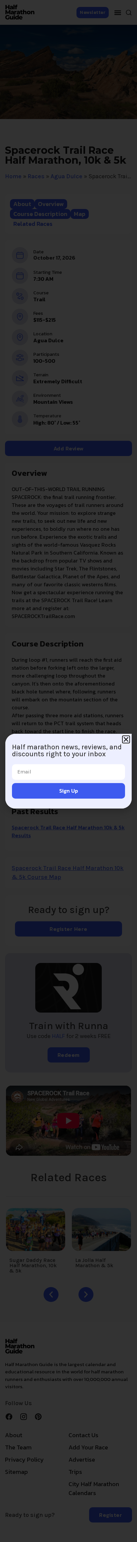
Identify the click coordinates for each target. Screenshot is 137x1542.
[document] (68, 771)
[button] (126, 739)
